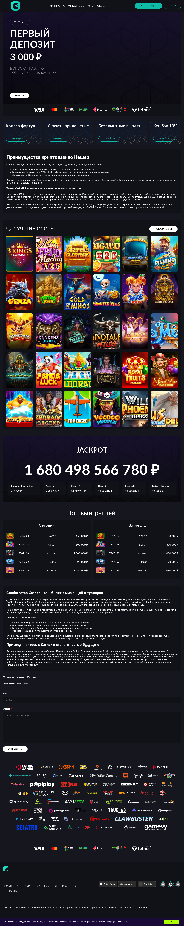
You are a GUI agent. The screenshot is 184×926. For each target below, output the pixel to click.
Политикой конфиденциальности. (111, 922)
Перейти (16, 138)
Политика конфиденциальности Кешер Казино (39, 886)
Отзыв (6, 709)
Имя (5, 693)
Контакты (10, 891)
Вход (172, 6)
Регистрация (148, 6)
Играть (19, 95)
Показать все (163, 229)
